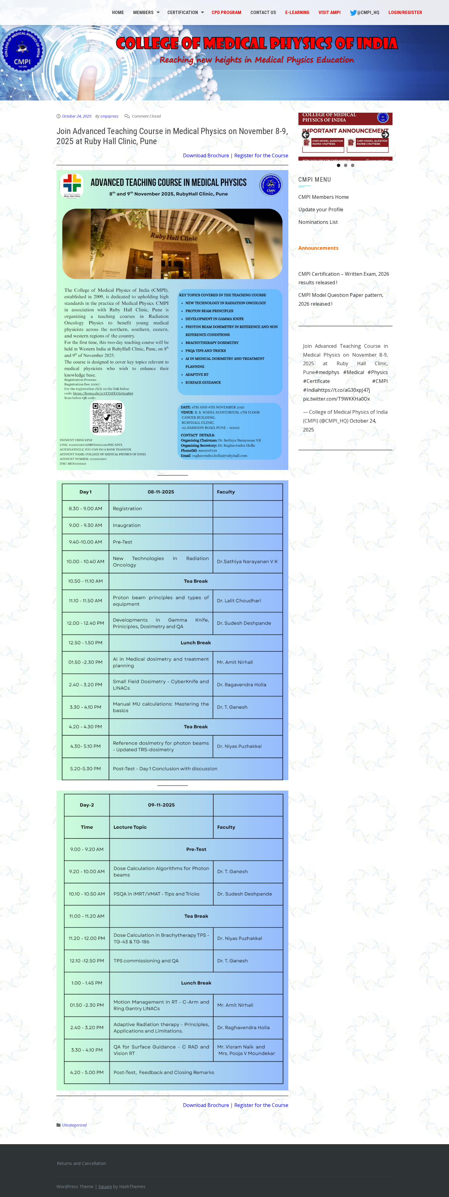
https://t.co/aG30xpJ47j (344, 390)
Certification (182, 12)
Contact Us (263, 12)
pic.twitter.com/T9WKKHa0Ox (336, 398)
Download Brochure (206, 155)
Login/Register (405, 12)
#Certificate (316, 381)
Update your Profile (320, 209)
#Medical (353, 372)
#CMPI (380, 381)
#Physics (377, 372)
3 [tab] (352, 165)
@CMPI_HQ (368, 12)
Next (384, 135)
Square (105, 1186)
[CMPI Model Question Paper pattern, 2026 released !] (345, 137)
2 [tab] (345, 165)
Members (143, 12)
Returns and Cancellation (81, 1163)
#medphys (327, 372)
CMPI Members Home (323, 197)
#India (310, 390)
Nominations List (318, 222)
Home (118, 12)
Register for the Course (261, 155)
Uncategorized (74, 1125)
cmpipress (109, 116)
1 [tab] (338, 165)
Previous (306, 135)
